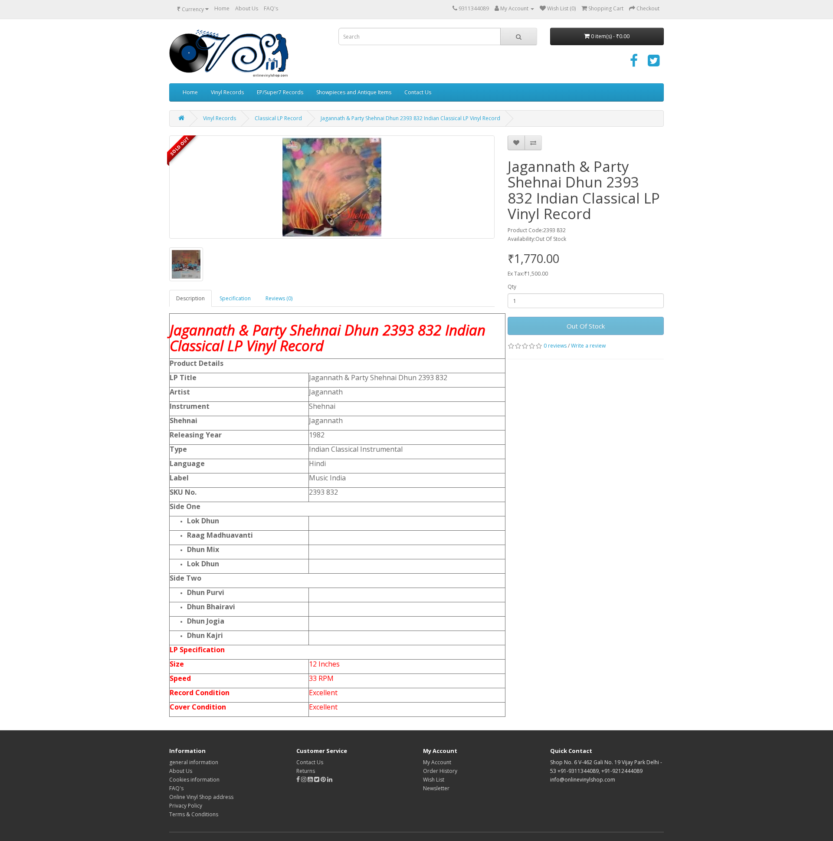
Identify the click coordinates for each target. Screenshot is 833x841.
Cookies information (194, 779)
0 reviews (555, 345)
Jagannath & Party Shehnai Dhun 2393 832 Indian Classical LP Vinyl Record (410, 118)
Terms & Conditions (193, 814)
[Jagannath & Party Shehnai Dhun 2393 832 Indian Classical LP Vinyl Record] (332, 187)
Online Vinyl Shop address (201, 797)
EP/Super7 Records (280, 92)
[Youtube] (311, 779)
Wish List (433, 779)
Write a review (588, 345)
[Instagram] (304, 779)
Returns (305, 771)
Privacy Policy (185, 805)
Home (222, 8)
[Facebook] (634, 63)
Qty (512, 286)
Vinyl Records (227, 92)
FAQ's (271, 8)
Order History (440, 771)
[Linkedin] (329, 779)
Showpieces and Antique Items (353, 92)
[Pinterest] (323, 779)
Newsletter (436, 788)
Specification (235, 298)
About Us (246, 8)
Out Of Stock (586, 326)
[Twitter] (653, 63)
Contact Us (417, 92)
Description (190, 298)
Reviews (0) (279, 298)
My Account (437, 762)
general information (193, 762)
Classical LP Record (278, 118)
